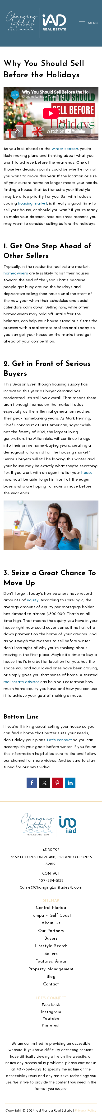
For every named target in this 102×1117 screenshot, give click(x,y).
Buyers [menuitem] (51, 939)
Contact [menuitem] (51, 984)
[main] (51, 400)
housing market (32, 203)
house (87, 472)
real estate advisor (21, 682)
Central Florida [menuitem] (51, 908)
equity (33, 600)
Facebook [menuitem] (51, 1005)
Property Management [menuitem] (51, 969)
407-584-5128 (51, 880)
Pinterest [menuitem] (51, 1025)
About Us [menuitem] (51, 923)
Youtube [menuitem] (51, 1019)
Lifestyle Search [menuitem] (51, 946)
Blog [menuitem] (51, 977)
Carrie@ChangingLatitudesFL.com (51, 887)
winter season (65, 148)
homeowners (16, 273)
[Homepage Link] (36, 23)
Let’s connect (59, 740)
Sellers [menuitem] (51, 954)
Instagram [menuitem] (51, 1012)
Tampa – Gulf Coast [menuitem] (51, 916)
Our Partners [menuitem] (51, 931)
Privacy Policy (86, 1110)
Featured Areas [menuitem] (51, 961)
